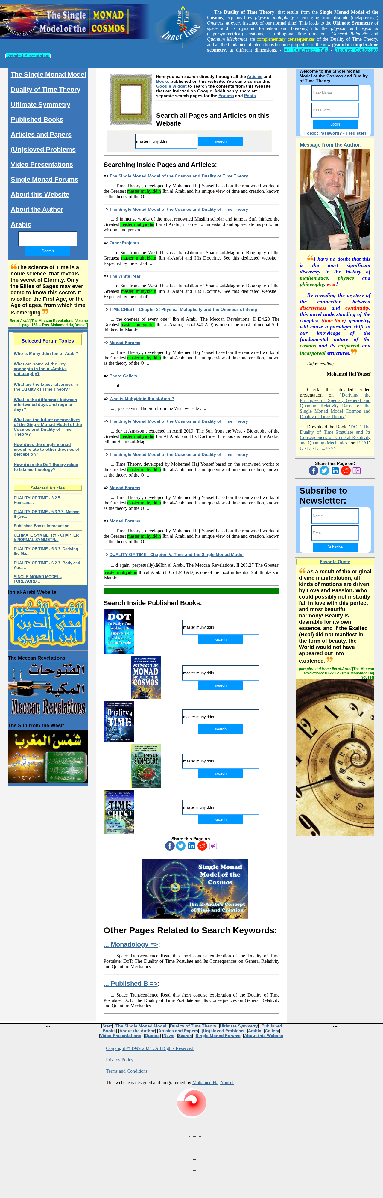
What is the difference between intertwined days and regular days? (45, 404)
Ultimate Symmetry (40, 104)
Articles (254, 76)
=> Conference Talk (306, 49)
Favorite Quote (335, 561)
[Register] (356, 133)
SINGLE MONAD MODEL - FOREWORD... (38, 579)
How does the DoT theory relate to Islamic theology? (46, 467)
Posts (250, 95)
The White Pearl (126, 276)
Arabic (21, 224)
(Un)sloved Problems (43, 149)
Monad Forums (125, 342)
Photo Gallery (123, 375)
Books (162, 81)
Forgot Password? (323, 133)
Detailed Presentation (28, 55)
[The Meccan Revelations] (48, 687)
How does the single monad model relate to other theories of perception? (47, 449)
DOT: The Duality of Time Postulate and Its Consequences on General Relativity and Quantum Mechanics (335, 434)
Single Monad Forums (44, 179)
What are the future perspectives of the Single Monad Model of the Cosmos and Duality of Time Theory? (48, 426)
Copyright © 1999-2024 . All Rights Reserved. (150, 1048)
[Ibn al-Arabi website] (48, 620)
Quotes (152, 1035)
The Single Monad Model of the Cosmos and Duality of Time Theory (179, 176)
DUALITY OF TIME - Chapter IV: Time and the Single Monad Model (177, 554)
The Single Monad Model (48, 74)
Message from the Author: (331, 145)
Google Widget (171, 86)
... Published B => (131, 983)
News (168, 1035)
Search (185, 1035)
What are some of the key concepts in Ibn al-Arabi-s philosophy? (40, 368)
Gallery (272, 1030)
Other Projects (124, 242)
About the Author (37, 209)
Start (107, 1026)
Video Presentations (42, 164)
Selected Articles (48, 488)
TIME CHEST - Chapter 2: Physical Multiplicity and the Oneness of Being (183, 309)
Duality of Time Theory (45, 89)
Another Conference (356, 49)
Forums (226, 95)
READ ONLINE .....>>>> (335, 445)
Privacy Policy (119, 1059)
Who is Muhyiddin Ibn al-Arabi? (142, 398)
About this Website (40, 194)
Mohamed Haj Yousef (213, 1082)
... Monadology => (131, 944)
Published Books (37, 119)
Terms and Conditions (127, 1071)
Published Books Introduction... (43, 526)
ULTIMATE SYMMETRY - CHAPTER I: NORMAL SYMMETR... (46, 537)
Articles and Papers (41, 134)
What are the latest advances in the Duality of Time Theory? (46, 386)
